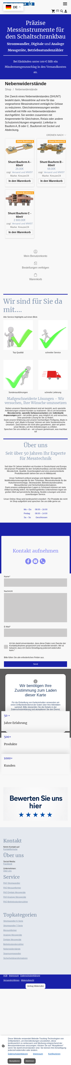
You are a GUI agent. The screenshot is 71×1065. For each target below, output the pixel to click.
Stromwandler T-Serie (13, 926)
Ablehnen (29, 1061)
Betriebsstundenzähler (13, 944)
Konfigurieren (54, 1054)
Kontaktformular (10, 849)
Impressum (38, 1054)
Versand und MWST (22, 172)
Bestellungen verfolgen (35, 267)
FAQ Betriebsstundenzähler (15, 902)
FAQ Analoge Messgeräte (14, 897)
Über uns (7, 871)
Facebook (7, 864)
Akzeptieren (14, 1061)
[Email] (35, 561)
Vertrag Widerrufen (35, 986)
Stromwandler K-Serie (13, 921)
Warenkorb (35, 279)
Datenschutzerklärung (18, 1054)
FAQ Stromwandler (11, 883)
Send (35, 664)
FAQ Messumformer (12, 888)
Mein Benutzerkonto (35, 256)
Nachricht (8, 591)
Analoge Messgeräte (12, 935)
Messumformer (10, 930)
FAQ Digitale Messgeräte (14, 892)
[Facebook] (28, 561)
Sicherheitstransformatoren (15, 958)
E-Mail (7, 627)
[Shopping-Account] (66, 11)
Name (7, 576)
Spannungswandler (12, 953)
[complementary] (13, 7)
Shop (8, 89)
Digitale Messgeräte (12, 939)
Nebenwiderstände (26, 89)
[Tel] (43, 561)
